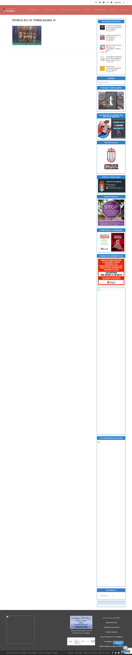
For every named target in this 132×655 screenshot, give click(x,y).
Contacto (70, 653)
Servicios (86, 10)
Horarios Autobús (111, 632)
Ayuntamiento (32, 10)
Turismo (112, 10)
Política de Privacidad (90, 653)
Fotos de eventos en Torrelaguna (111, 637)
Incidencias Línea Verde (111, 627)
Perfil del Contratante (70, 10)
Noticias (123, 10)
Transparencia (100, 10)
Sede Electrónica (49, 10)
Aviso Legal (78, 653)
